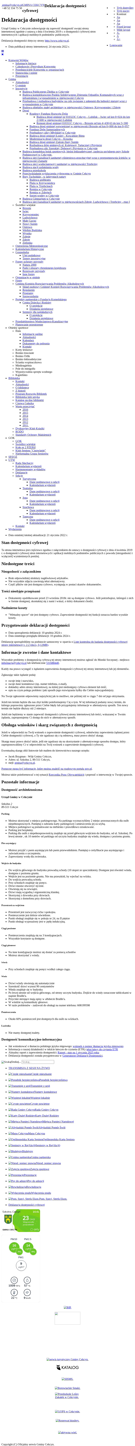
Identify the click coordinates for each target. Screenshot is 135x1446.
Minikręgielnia (23, 365)
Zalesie (26, 236)
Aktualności (22, 82)
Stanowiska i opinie (26, 72)
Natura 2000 (29, 264)
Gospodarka (22, 252)
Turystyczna (29, 478)
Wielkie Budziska (32, 230)
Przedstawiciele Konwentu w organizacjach (39, 69)
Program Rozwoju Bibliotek (31, 393)
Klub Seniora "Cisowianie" (30, 450)
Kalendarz (28, 340)
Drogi (25, 110)
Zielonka (27, 242)
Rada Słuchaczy (24, 463)
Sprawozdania (30, 296)
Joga (25, 497)
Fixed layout (124, 26)
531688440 (52, 662)
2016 (25, 409)
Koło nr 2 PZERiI (25, 447)
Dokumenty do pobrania (36, 343)
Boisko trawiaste (24, 352)
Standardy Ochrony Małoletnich (33, 434)
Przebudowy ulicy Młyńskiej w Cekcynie (53, 132)
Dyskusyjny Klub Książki (29, 428)
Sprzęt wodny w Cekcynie (44, 195)
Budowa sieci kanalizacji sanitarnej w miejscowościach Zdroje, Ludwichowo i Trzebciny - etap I (76, 201)
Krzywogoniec (30, 214)
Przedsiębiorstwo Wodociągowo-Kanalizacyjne (41, 321)
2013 (25, 419)
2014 (25, 415)
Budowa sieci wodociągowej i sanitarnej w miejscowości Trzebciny (60, 164)
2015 (25, 412)
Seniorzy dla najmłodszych (37, 312)
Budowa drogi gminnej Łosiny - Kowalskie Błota (57, 135)
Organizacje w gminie (27, 277)
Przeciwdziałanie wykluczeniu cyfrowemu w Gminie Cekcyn (56, 173)
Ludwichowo (29, 217)
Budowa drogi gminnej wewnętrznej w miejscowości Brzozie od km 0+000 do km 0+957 (79, 126)
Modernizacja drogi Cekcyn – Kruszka (51, 138)
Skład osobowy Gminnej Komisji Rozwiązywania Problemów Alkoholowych (65, 286)
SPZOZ (12, 456)
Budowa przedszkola (34, 170)
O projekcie (36, 305)
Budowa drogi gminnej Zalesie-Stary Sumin (54, 142)
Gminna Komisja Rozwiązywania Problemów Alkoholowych (49, 283)
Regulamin (28, 290)
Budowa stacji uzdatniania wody (40, 167)
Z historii (20, 390)
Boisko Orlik (22, 356)
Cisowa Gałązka (24, 403)
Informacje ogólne (32, 334)
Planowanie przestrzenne (29, 324)
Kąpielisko (21, 374)
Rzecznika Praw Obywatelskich (66, 774)
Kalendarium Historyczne (29, 249)
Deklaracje (21, 472)
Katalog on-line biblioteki (29, 400)
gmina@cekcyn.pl (12, 4)
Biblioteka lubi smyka (27, 397)
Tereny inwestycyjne (34, 258)
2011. (25, 425)
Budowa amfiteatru (40, 179)
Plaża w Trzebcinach (41, 186)
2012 (25, 422)
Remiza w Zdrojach (41, 192)
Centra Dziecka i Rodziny (36, 302)
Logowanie (116, 45)
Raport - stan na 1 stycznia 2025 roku (78, 1052)
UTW (11, 459)
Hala (18, 330)
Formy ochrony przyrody (29, 261)
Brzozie (26, 208)
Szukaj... (16, 1061)
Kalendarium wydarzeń (28, 466)
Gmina (12, 79)
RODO (19, 431)
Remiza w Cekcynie (41, 189)
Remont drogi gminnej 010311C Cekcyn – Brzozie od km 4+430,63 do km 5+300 (82, 123)
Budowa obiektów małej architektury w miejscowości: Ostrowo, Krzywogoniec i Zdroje (71, 107)
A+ (118, 39)
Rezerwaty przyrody (33, 271)
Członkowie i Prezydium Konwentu (35, 66)
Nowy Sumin (29, 223)
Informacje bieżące (25, 63)
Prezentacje (21, 75)
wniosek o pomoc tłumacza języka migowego (98, 1046)
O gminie (20, 85)
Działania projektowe (41, 308)
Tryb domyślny (125, 7)
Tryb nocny (123, 10)
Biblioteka (14, 378)
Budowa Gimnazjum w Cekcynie (41, 198)
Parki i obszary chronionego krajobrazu (44, 267)
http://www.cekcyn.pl (57, 40)
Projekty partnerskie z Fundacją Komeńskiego (41, 299)
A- (118, 32)
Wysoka (26, 233)
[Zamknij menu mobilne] (2, 54)
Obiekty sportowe (18, 327)
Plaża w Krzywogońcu (42, 182)
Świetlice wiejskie (25, 205)
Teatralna (27, 488)
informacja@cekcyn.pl (14, 662)
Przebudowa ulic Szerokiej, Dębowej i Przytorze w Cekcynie (64, 148)
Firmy (18, 280)
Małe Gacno (29, 220)
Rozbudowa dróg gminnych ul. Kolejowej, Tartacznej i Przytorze (66, 145)
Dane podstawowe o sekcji (44, 481)
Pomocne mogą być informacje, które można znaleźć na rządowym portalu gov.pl (46, 768)
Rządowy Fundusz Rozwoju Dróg (49, 113)
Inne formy (28, 274)
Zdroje (26, 239)
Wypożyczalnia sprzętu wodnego (33, 371)
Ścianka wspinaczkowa (28, 362)
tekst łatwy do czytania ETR (102, 1049)
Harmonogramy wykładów (30, 469)
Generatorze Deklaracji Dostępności (82, 1055)
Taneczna (27, 516)
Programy (27, 293)
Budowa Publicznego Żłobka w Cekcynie (45, 91)
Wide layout (123, 29)
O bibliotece (22, 387)
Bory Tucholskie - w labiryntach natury (44, 176)
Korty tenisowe (24, 349)
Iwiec (25, 211)
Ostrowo (27, 227)
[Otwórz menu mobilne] (2, 51)
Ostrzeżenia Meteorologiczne (31, 245)
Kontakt (26, 346)
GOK (11, 437)
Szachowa (28, 507)
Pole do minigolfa (25, 368)
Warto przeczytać (25, 406)
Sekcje (19, 475)
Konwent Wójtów (18, 60)
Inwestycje (21, 88)
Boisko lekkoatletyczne (28, 359)
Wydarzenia (15, 529)
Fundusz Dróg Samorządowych (47, 129)
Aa (118, 17)
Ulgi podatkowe (31, 255)
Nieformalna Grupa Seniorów (32, 453)
